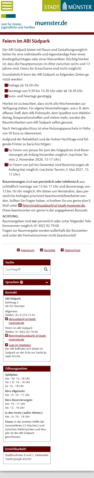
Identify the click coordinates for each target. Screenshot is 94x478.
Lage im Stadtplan (20, 345)
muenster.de (51, 23)
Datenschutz (72, 250)
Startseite (49, 250)
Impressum (27, 250)
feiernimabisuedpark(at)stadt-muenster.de (27, 337)
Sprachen (12, 282)
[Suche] (45, 270)
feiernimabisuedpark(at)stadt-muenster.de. (54, 205)
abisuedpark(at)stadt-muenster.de (22, 321)
